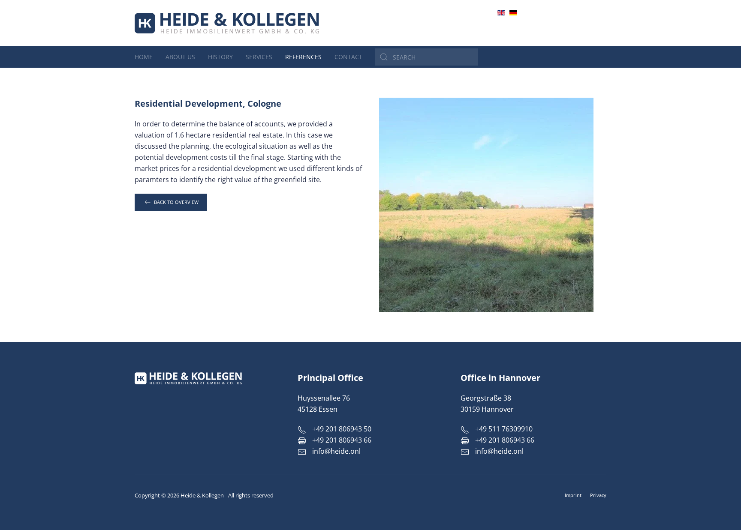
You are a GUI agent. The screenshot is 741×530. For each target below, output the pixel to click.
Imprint (573, 495)
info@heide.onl (583, 33)
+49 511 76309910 (503, 429)
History (220, 57)
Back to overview (176, 202)
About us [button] (180, 57)
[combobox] (426, 57)
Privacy (598, 495)
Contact (348, 57)
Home (144, 57)
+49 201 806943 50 (578, 23)
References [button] (303, 57)
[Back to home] (227, 23)
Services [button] (259, 57)
